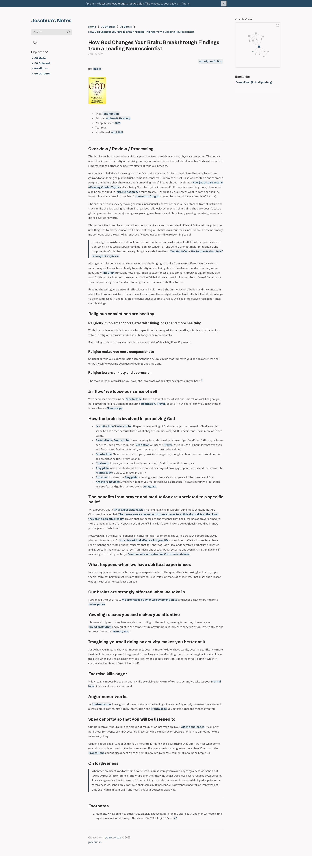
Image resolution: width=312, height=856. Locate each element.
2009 (117, 123)
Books (97, 68)
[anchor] (157, 148)
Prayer (161, 403)
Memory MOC (121, 631)
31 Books (126, 26)
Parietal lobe (133, 399)
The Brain (108, 272)
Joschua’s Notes (51, 20)
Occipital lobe (105, 426)
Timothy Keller (179, 251)
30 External (108, 26)
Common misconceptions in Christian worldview (158, 554)
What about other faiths (128, 509)
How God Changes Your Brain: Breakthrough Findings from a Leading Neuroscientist (141, 31)
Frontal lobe (121, 440)
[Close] (224, 4)
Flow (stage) (114, 408)
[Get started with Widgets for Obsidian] (156, 4)
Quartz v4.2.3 (113, 837)
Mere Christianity (127, 192)
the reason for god (147, 196)
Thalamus (102, 463)
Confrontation (101, 704)
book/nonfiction (211, 61)
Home (92, 26)
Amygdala (102, 468)
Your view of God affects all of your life (144, 540)
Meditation (148, 403)
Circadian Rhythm (100, 627)
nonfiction (112, 113)
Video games (97, 604)
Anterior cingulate (107, 481)
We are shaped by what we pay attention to (149, 599)
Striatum (102, 477)
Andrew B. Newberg (118, 118)
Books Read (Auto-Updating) (254, 82)
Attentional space (192, 727)
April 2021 (117, 132)
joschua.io (95, 842)
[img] (68, 32)
